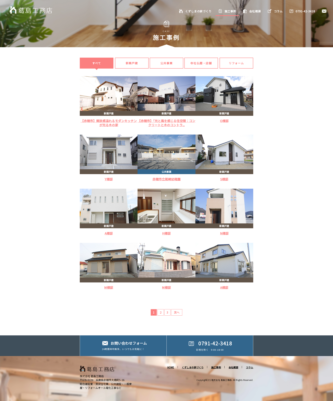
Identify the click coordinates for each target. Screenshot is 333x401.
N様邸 (224, 233)
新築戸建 (132, 63)
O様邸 (224, 121)
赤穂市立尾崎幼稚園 (166, 179)
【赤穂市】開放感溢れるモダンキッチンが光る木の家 (109, 123)
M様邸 (108, 287)
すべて (96, 63)
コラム (249, 367)
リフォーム (236, 63)
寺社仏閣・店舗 (201, 63)
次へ (177, 312)
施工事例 (216, 367)
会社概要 (233, 367)
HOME (170, 367)
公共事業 (166, 63)
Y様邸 (109, 179)
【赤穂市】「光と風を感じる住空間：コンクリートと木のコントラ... (166, 123)
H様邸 (166, 233)
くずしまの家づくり (193, 367)
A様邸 (109, 233)
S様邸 (224, 179)
